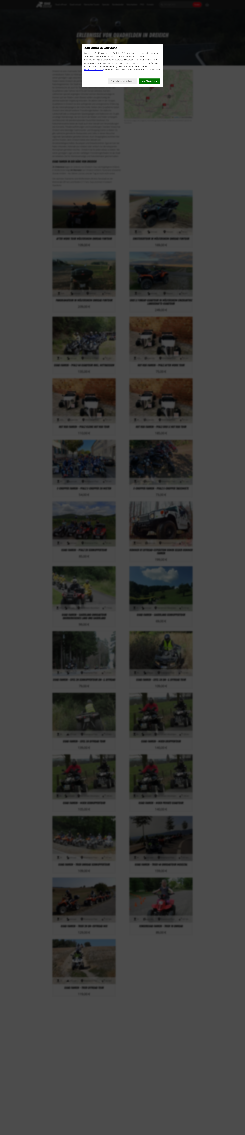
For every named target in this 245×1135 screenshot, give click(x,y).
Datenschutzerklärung (94, 69)
